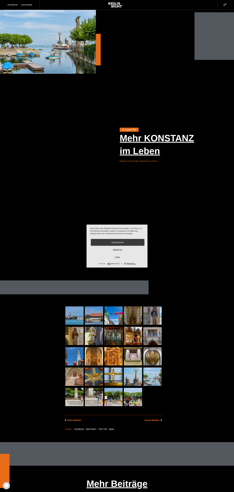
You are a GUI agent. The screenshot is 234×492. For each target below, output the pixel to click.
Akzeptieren (117, 242)
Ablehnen (117, 249)
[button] (79, 429)
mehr (117, 257)
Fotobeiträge (133, 161)
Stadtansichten (145, 161)
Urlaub (154, 161)
